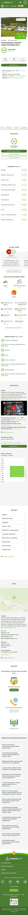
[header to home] (7, 2)
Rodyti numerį (14, 710)
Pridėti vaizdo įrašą (14, 154)
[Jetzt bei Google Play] (14, 903)
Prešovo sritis (19, 77)
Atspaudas (16, 908)
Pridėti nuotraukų (13, 157)
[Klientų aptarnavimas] (20, 2)
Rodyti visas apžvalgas (13, 271)
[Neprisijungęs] (25, 2)
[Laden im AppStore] (14, 900)
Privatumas (23, 908)
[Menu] (2, 6)
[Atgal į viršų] (14, 853)
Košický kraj (11, 77)
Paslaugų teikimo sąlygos (19, 910)
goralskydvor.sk (14, 728)
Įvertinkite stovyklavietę (13, 151)
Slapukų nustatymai (7, 910)
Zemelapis (13, 6)
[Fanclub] (20, 6)
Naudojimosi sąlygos (7, 908)
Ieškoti (7, 6)
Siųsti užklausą (13, 65)
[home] (14, 858)
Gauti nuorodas (5, 654)
